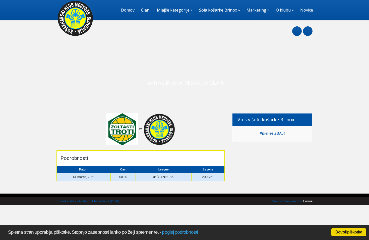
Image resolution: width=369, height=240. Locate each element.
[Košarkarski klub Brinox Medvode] (73, 35)
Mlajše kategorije (175, 10)
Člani (145, 10)
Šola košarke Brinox (219, 10)
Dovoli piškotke (348, 232)
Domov (128, 10)
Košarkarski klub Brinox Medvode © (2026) (87, 201)
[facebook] (297, 28)
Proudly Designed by (292, 201)
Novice (306, 10)
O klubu (285, 10)
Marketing (258, 10)
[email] (308, 28)
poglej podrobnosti (180, 232)
